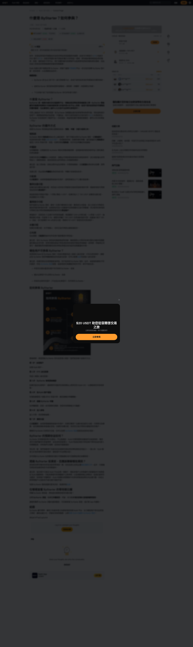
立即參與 (96, 337)
